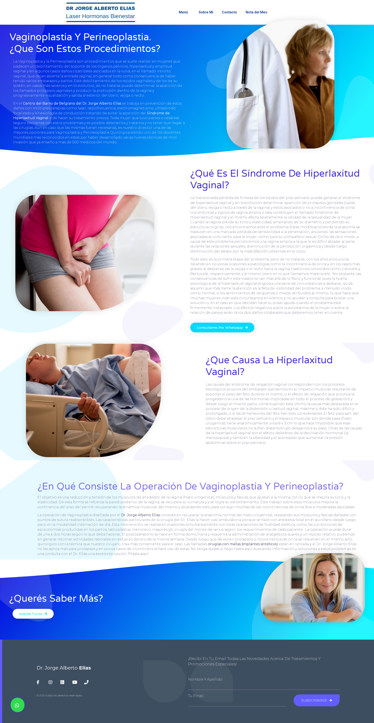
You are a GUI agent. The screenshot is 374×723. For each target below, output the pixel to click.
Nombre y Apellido (205, 679)
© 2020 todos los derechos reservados (59, 695)
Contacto (229, 12)
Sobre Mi (206, 12)
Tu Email (196, 696)
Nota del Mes (256, 12)
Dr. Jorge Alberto (64, 668)
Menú (183, 12)
